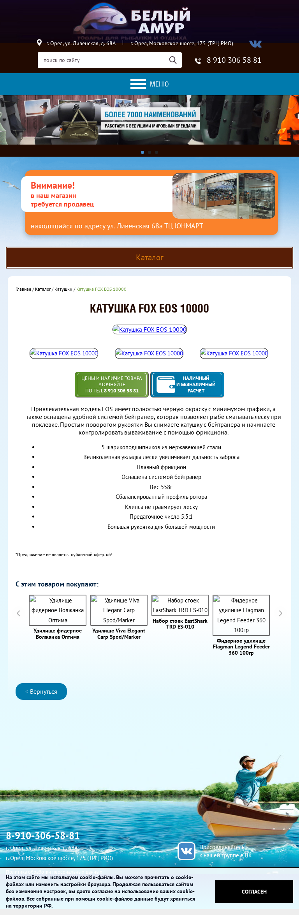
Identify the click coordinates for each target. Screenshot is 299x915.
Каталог (43, 289)
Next (280, 613)
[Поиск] (175, 60)
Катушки (63, 289)
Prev (18, 613)
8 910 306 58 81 (234, 60)
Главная (23, 289)
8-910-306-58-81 (43, 835)
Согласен (254, 891)
